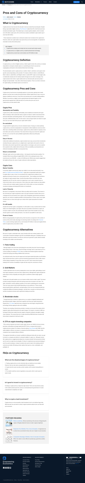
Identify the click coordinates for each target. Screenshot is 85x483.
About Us (68, 469)
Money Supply (37, 466)
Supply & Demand (26, 473)
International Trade (38, 463)
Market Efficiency (26, 465)
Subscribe (76, 2)
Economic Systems (26, 461)
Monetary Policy (38, 465)
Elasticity (24, 463)
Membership (68, 471)
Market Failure (25, 466)
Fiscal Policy (37, 459)
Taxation (24, 475)
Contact (55, 1)
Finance (45, 1)
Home (32, 1)
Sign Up (77, 463)
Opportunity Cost (26, 470)
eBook (50, 1)
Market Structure (26, 468)
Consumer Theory (26, 459)
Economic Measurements (39, 461)
